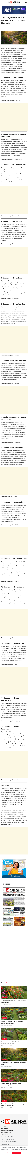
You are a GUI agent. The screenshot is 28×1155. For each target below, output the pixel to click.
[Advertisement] (14, 117)
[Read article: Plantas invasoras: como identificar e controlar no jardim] (14, 1075)
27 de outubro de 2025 (7, 1004)
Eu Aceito (16, 1153)
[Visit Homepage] (14, 2)
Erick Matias (6, 28)
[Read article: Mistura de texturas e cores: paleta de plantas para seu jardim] (14, 1013)
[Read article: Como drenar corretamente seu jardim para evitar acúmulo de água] (14, 1096)
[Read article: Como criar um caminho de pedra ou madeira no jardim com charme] (14, 1034)
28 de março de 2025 (22, 28)
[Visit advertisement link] (14, 10)
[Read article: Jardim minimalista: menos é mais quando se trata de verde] (14, 992)
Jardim (4, 997)
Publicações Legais (6, 1132)
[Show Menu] (2, 2)
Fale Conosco (4, 1128)
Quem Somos (4, 1134)
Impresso (3, 1126)
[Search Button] (26, 2)
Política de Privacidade (7, 1130)
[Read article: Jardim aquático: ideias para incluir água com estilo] (14, 1054)
